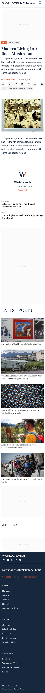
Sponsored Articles (10, 608)
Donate (5, 671)
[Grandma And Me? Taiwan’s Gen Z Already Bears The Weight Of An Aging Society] (22, 362)
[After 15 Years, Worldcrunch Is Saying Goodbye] (22, 330)
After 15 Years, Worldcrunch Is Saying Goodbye (21, 344)
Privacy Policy (19, 689)
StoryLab (6, 604)
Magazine (6, 591)
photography (14, 42)
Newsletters (7, 658)
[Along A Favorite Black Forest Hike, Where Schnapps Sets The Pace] (22, 431)
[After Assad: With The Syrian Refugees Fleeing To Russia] (22, 465)
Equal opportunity (9, 638)
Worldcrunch (10, 80)
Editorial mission (9, 629)
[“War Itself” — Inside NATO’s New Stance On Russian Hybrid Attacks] (22, 396)
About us (6, 625)
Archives (5, 599)
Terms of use (7, 689)
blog (4, 42)
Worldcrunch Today (10, 663)
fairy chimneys (29, 138)
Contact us (6, 633)
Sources (5, 595)
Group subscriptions (10, 667)
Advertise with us (9, 642)
